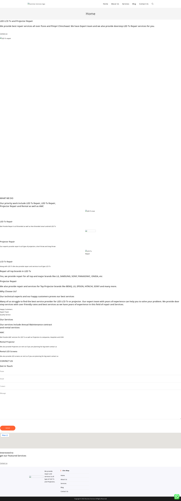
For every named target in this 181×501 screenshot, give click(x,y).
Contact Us (64, 491)
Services (63, 483)
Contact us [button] (3, 34)
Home (63, 475)
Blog (62, 487)
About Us (64, 479)
